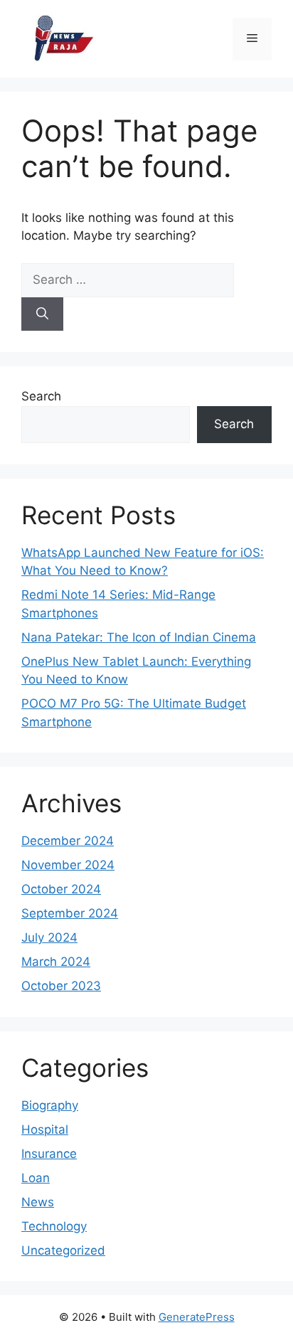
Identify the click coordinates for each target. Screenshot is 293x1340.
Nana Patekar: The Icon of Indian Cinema (138, 637)
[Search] (42, 314)
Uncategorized (63, 1250)
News (37, 1202)
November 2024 (67, 865)
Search (41, 396)
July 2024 (49, 937)
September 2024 (69, 913)
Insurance (49, 1154)
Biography (49, 1105)
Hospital (44, 1129)
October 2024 (61, 889)
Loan (35, 1178)
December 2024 (67, 841)
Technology (54, 1226)
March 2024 (55, 962)
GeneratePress (197, 1317)
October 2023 (61, 986)
